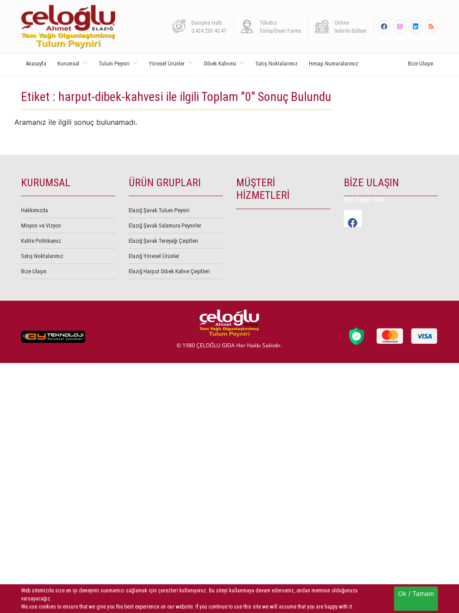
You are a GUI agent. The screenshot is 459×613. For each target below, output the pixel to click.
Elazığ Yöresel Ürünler (154, 256)
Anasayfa (36, 63)
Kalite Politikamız (41, 240)
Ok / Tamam (416, 593)
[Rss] (431, 27)
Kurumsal (68, 63)
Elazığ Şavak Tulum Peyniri (159, 210)
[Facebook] (384, 27)
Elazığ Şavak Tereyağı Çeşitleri (163, 240)
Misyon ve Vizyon (41, 225)
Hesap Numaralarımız (333, 63)
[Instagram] (400, 27)
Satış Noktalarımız (276, 63)
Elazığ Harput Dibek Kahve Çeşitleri (169, 271)
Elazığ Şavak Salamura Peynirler (165, 225)
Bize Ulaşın (420, 63)
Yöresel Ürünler (167, 63)
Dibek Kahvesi (220, 63)
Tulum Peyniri (114, 63)
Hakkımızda (34, 210)
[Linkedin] (415, 27)
